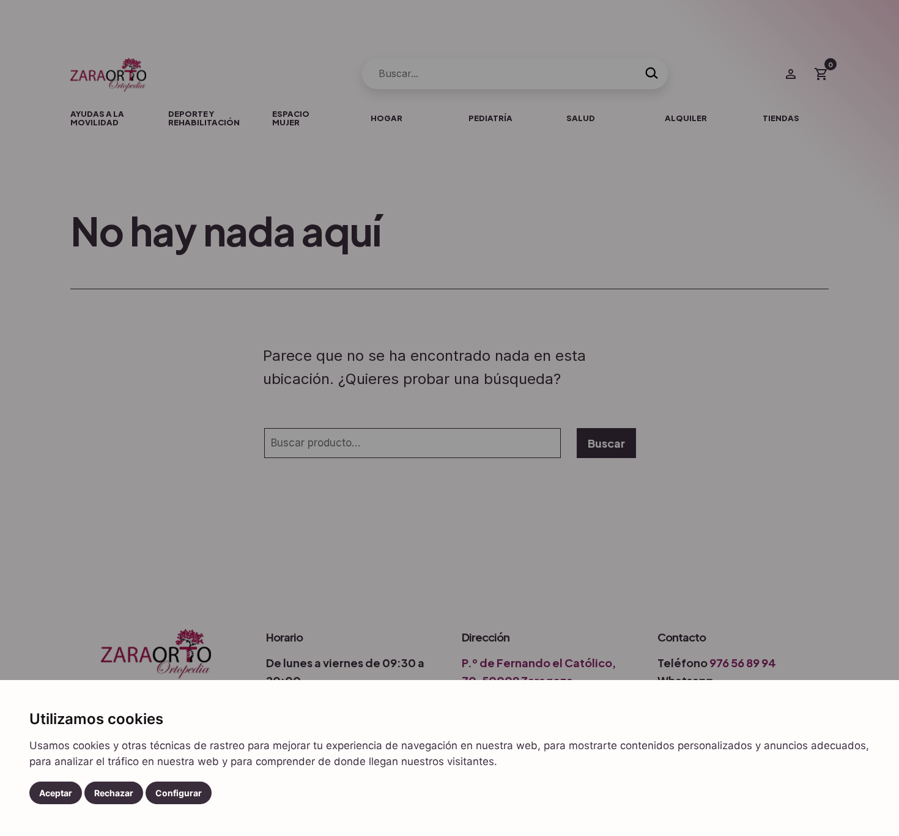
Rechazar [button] (113, 793)
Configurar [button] (178, 793)
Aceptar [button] (55, 793)
